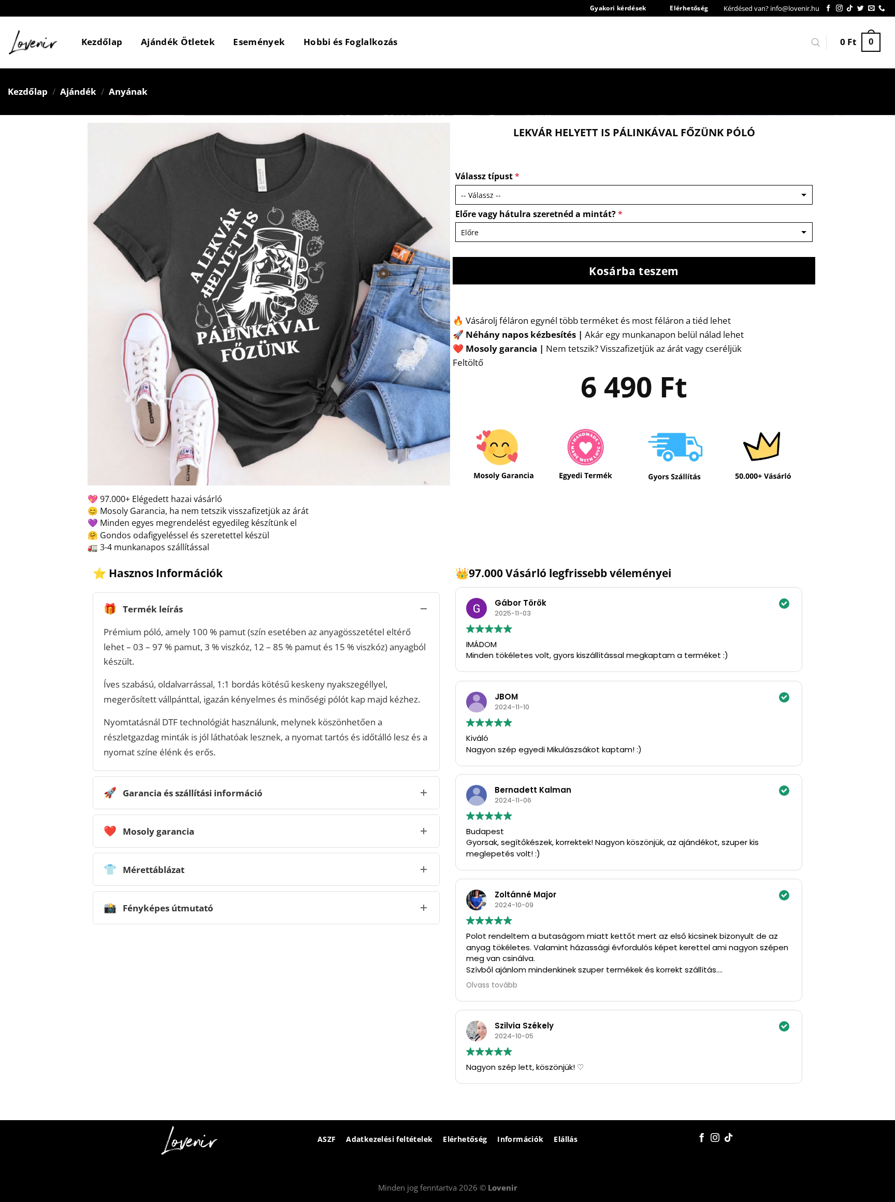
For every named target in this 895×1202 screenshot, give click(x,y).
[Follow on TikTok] (849, 8)
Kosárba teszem (634, 270)
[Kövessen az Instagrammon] (839, 8)
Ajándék (78, 91)
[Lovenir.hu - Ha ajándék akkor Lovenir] (33, 42)
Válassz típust (487, 176)
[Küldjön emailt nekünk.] (871, 8)
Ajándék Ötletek (178, 42)
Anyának (128, 91)
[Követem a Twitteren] (860, 8)
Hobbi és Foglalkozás (351, 42)
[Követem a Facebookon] (828, 8)
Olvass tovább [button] (491, 985)
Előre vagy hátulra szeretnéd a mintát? (539, 214)
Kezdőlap (102, 42)
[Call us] (881, 8)
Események (259, 42)
